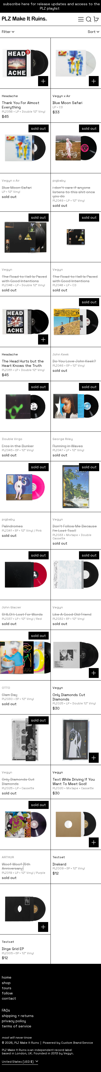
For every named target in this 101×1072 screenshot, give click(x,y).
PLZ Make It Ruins (26, 1042)
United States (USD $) (18, 1061)
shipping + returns (18, 1015)
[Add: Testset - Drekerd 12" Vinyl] (94, 842)
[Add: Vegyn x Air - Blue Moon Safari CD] (94, 81)
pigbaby (59, 180)
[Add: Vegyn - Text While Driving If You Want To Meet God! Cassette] (94, 758)
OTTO (6, 688)
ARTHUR (8, 857)
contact (9, 998)
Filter (6, 31)
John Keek (61, 354)
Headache (10, 96)
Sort (92, 31)
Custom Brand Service (77, 1042)
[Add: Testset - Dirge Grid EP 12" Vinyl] (43, 927)
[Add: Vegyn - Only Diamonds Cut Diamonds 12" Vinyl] (94, 673)
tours (6, 988)
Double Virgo (12, 439)
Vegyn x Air (61, 96)
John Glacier (11, 607)
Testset (59, 857)
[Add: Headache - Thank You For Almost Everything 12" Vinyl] (43, 81)
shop (6, 982)
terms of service (16, 1026)
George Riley (63, 439)
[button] (89, 19)
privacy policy (14, 1021)
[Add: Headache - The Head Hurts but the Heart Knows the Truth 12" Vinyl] (43, 339)
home (6, 977)
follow (7, 993)
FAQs (6, 1010)
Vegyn (7, 269)
